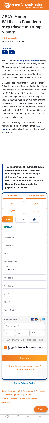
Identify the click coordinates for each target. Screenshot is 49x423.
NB (19, 391)
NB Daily (6, 402)
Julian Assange (8, 391)
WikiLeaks (40, 391)
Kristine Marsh (9, 38)
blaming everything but (28, 60)
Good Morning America (12, 395)
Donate (41, 409)
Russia (28, 395)
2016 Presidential (9, 399)
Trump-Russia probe (28, 399)
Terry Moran (28, 391)
